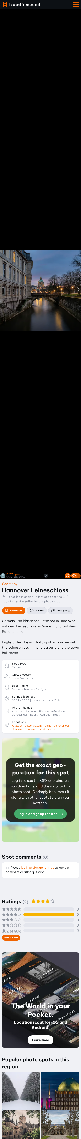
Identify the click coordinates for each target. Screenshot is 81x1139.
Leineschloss (61, 725)
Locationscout (21, 4)
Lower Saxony (33, 725)
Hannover (18, 729)
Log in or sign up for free (38, 814)
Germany (10, 584)
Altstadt (17, 725)
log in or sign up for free (32, 597)
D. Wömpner (13, 574)
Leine (48, 725)
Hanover (32, 729)
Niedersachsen (48, 729)
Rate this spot (11, 937)
